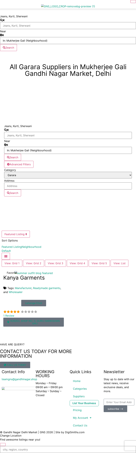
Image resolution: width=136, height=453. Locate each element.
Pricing (77, 410)
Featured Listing (14, 234)
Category (10, 170)
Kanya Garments (24, 277)
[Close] (133, 1)
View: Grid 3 (55, 263)
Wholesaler (16, 292)
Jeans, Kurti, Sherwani (14, 16)
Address (9, 180)
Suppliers (79, 396)
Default (6, 250)
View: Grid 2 (33, 263)
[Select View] (6, 256)
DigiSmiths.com (75, 432)
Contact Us (80, 425)
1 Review (8, 315)
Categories (80, 388)
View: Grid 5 (99, 263)
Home (76, 381)
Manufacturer (23, 288)
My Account (80, 417)
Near (3, 31)
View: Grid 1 (11, 263)
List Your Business (84, 403)
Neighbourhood (31, 246)
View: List (119, 263)
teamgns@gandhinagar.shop (19, 379)
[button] (68, 9)
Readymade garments (46, 288)
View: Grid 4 (77, 263)
